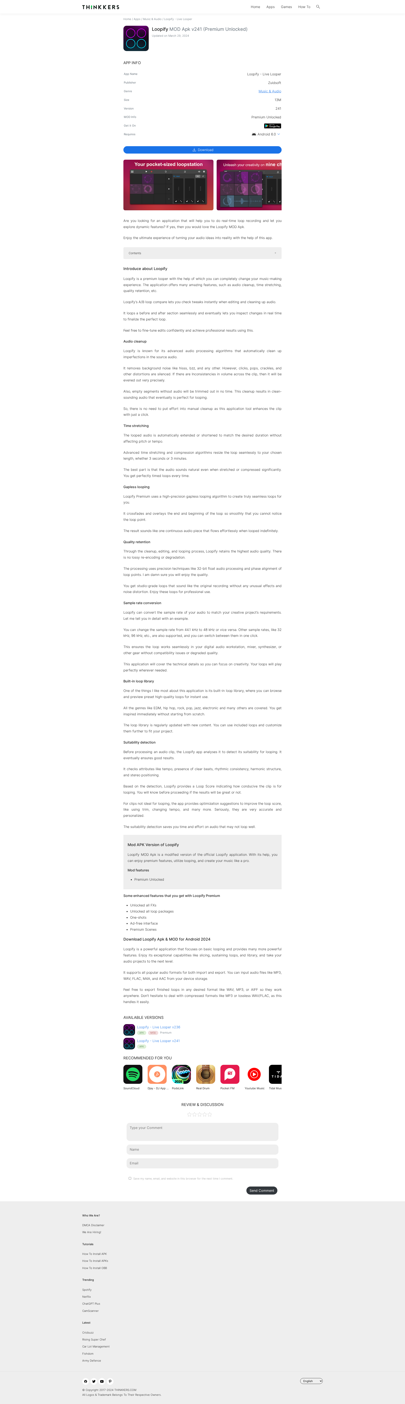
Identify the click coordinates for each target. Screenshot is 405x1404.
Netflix (86, 1296)
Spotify (87, 1289)
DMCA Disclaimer (93, 1225)
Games (286, 7)
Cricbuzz (88, 1332)
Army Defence (91, 1360)
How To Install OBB (94, 1268)
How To (304, 7)
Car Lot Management (96, 1346)
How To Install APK (94, 1254)
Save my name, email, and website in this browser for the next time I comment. (183, 1178)
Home (255, 7)
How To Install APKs (95, 1260)
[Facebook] (85, 1381)
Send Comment (262, 1190)
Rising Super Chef (94, 1339)
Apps (270, 7)
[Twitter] (93, 1381)
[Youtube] (102, 1381)
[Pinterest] (110, 1381)
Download (202, 150)
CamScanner (90, 1310)
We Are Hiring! (91, 1232)
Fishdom (87, 1353)
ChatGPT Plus (91, 1303)
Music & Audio (152, 19)
